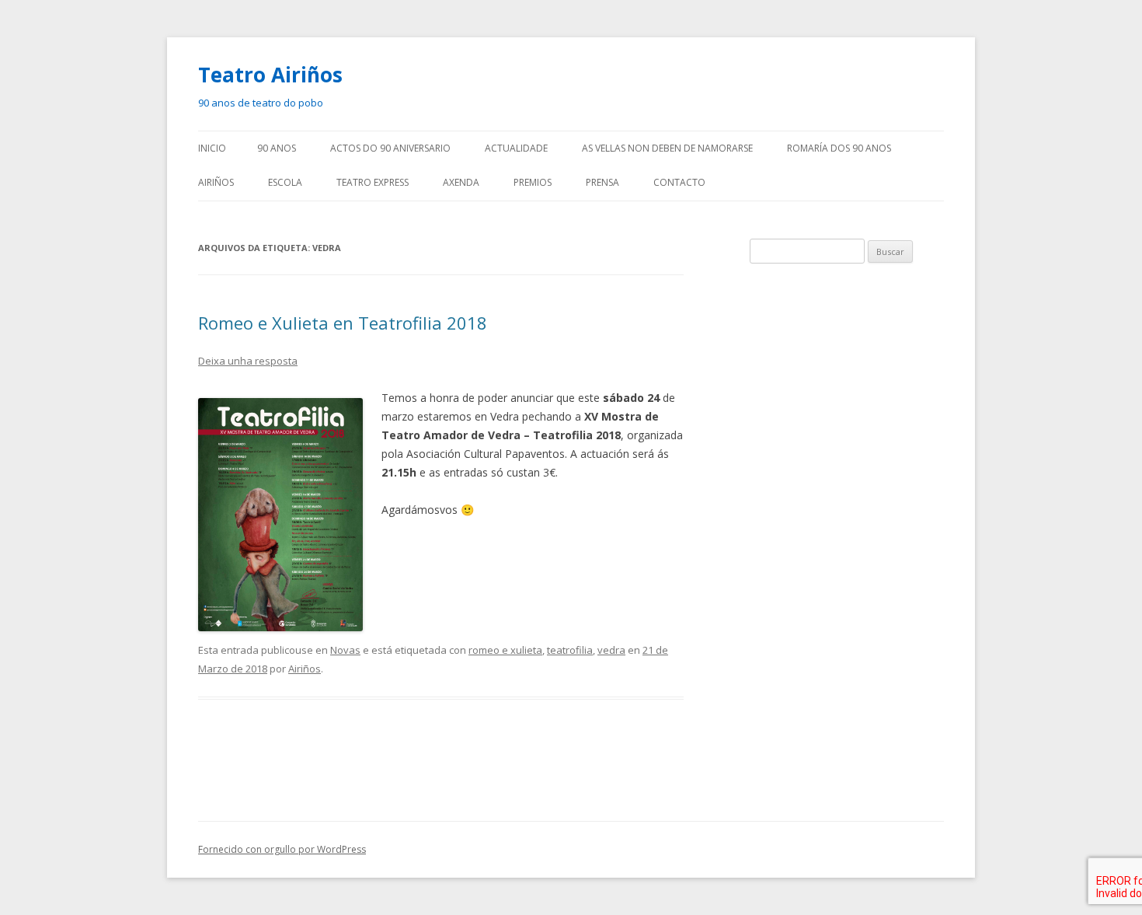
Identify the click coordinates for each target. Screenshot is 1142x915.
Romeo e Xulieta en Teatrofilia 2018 (342, 322)
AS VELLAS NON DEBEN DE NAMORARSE (667, 148)
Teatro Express (372, 182)
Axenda (461, 182)
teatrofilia (570, 650)
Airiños (216, 182)
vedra (611, 650)
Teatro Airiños (270, 75)
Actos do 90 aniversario (390, 148)
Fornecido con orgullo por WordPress (282, 849)
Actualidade (516, 148)
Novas (345, 650)
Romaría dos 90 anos (839, 148)
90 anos (276, 148)
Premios (533, 182)
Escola (285, 182)
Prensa (602, 182)
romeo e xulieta (505, 650)
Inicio (212, 148)
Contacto (679, 182)
